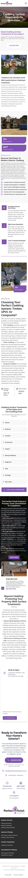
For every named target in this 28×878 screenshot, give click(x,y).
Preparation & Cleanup (7, 855)
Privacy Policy (8, 875)
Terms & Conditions (18, 875)
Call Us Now (14, 557)
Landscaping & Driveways (7, 853)
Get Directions (11, 718)
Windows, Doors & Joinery (7, 837)
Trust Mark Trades (20, 869)
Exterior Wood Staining (11, 621)
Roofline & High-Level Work (8, 827)
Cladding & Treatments (7, 845)
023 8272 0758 (14, 45)
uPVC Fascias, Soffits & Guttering (9, 835)
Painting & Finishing (6, 823)
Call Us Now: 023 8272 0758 (15, 490)
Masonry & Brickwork (6, 825)
